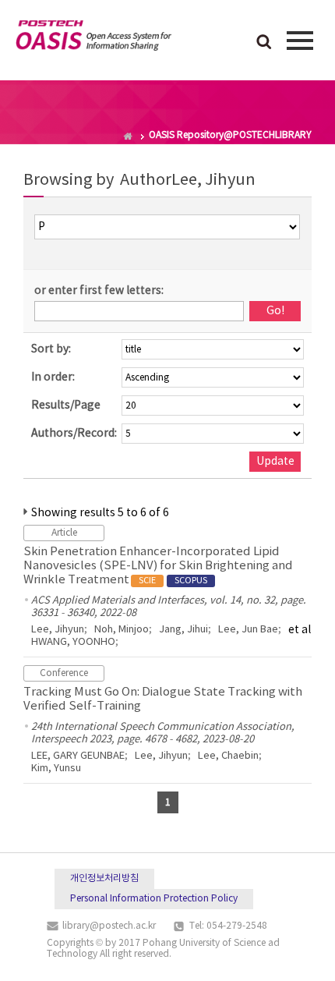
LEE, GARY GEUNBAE (78, 756)
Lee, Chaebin (228, 756)
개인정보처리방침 (104, 878)
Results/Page (65, 405)
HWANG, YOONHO (73, 642)
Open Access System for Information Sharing (93, 38)
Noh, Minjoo (121, 630)
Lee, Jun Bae (248, 630)
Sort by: (51, 349)
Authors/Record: (74, 433)
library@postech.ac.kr (109, 926)
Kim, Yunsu (56, 768)
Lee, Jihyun (57, 630)
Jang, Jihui (183, 630)
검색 (264, 43)
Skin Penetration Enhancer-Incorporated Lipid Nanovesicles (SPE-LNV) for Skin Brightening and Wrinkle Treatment (158, 565)
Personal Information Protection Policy (154, 899)
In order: (53, 377)
